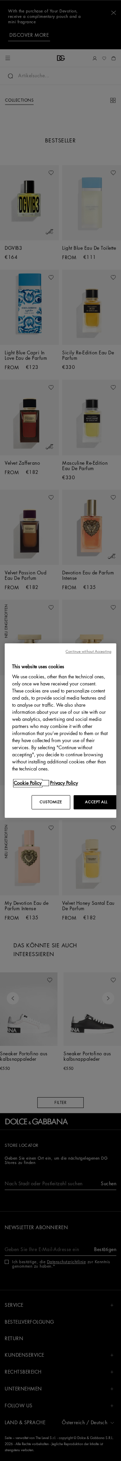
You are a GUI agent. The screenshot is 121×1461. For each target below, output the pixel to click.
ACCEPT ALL (96, 802)
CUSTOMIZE (51, 802)
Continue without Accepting (88, 651)
